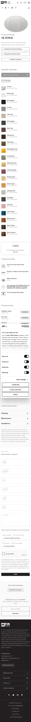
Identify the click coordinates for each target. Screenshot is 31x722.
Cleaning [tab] (4, 413)
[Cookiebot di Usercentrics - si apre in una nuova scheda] (22, 326)
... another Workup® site (15, 717)
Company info (15, 711)
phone (5, 497)
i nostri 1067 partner (12, 335)
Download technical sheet (12, 54)
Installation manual (6, 311)
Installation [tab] (5, 423)
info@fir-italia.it (5, 660)
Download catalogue (15, 590)
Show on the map (8, 665)
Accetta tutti (15, 384)
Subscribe (15, 613)
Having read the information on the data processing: (15, 530)
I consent (6, 543)
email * (5, 506)
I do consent (7, 535)
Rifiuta (15, 394)
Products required (15, 59)
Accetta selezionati (15, 389)
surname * (6, 470)
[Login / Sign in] (18, 2)
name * (5, 461)
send (15, 574)
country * (6, 488)
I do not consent (19, 535)
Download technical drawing (13, 49)
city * (4, 479)
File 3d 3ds (4, 317)
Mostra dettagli (21, 379)
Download (25, 312)
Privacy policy (15, 708)
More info (15, 252)
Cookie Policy (15, 714)
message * (6, 515)
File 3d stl (4, 323)
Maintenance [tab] (6, 418)
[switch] (26, 361)
